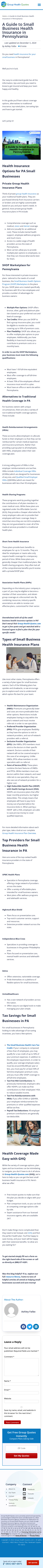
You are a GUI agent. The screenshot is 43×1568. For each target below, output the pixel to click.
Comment (9, 1356)
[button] (39, 4)
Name (7, 1381)
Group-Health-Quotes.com (17, 1174)
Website (7, 1398)
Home (4, 16)
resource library (13, 1276)
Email (7, 1390)
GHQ (30, 1233)
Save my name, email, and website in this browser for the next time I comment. (20, 1413)
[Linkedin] (36, 1327)
